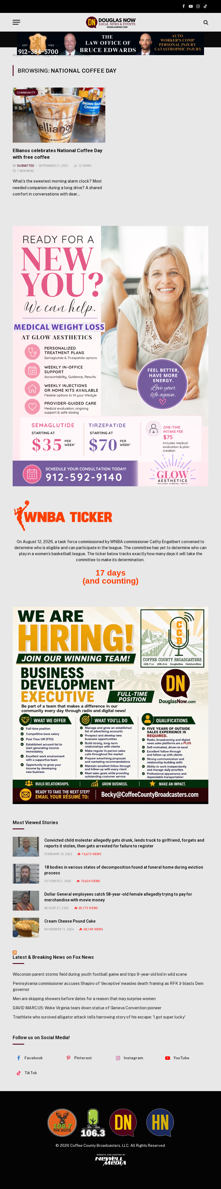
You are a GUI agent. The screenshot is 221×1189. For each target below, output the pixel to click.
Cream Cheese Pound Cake (70, 921)
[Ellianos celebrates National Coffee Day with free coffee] (59, 115)
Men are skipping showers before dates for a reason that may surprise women (84, 998)
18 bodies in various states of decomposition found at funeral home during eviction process (123, 870)
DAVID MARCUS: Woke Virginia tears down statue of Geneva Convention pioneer (87, 1008)
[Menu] (16, 22)
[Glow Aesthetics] (110, 356)
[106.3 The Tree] (93, 1122)
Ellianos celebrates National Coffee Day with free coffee (57, 154)
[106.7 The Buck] (62, 1122)
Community (26, 92)
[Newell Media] (110, 1160)
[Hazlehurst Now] (160, 1122)
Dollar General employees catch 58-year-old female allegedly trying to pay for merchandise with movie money (118, 897)
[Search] (205, 22)
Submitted (25, 165)
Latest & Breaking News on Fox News (53, 957)
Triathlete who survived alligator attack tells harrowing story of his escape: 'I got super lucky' (99, 1017)
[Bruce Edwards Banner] (110, 43)
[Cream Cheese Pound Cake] (26, 928)
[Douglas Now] (110, 22)
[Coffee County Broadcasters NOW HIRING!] (110, 705)
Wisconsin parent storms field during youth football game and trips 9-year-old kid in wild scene (100, 974)
